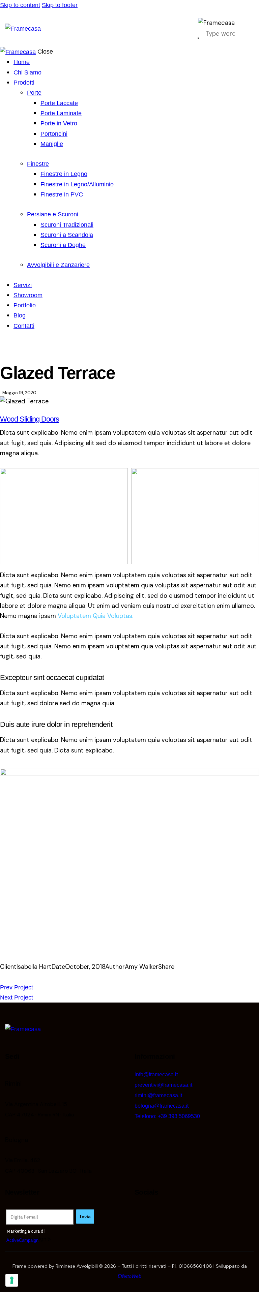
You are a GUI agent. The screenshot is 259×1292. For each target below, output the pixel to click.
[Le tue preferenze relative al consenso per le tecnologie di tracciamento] (11, 1280)
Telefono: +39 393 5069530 (167, 1116)
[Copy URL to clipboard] (38, 977)
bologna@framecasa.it (162, 1106)
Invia (85, 1216)
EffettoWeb (129, 1276)
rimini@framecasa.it (158, 1095)
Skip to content (20, 4)
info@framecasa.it (156, 1074)
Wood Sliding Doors (29, 419)
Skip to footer (60, 4)
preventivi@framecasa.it (163, 1085)
